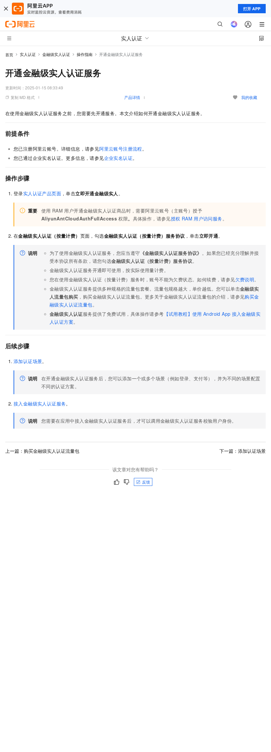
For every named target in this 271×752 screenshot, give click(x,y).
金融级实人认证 (56, 54)
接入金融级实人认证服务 (40, 403)
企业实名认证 (118, 158)
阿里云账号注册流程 (120, 148)
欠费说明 (244, 279)
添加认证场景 (28, 361)
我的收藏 (249, 97)
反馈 (146, 482)
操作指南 (85, 54)
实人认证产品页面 (42, 193)
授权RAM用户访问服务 (196, 218)
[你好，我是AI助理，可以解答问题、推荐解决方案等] (234, 24)
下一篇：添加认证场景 (242, 450)
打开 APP (251, 9)
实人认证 (28, 54)
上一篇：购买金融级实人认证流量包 (42, 450)
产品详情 (132, 97)
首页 (9, 54)
